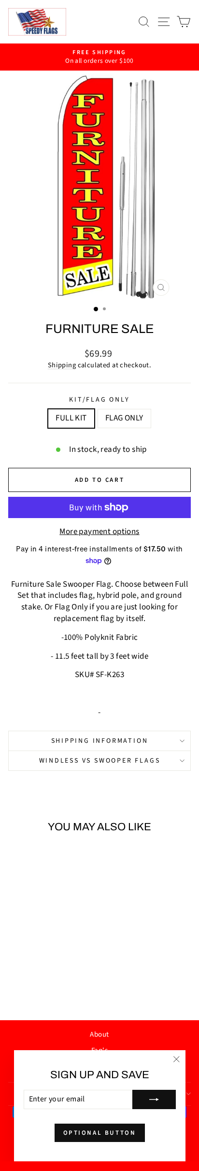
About (99, 1034)
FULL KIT (71, 418)
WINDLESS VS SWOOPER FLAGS (99, 761)
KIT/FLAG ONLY (99, 400)
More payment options (99, 531)
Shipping (62, 365)
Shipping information (99, 741)
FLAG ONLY (124, 418)
